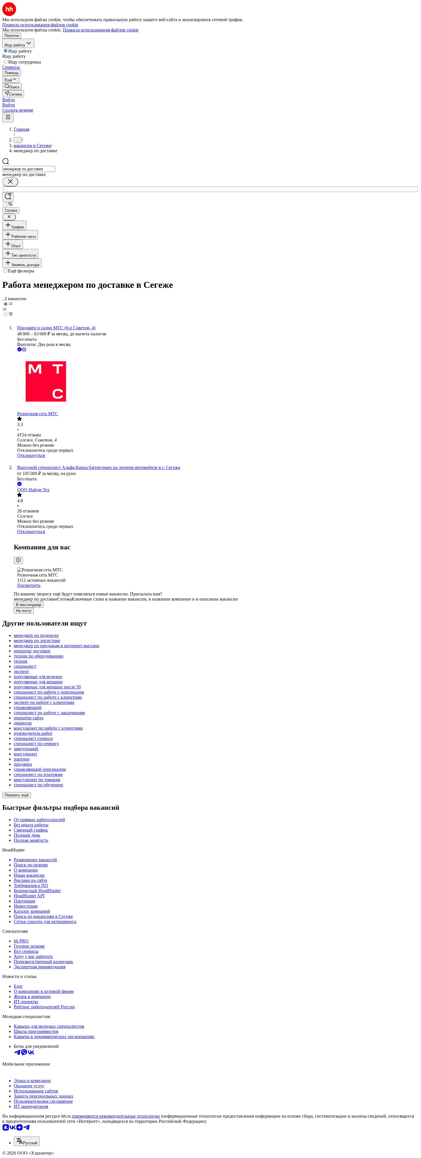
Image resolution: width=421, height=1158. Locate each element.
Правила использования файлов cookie (101, 29)
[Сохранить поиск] (8, 197)
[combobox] (28, 169)
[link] (12, 86)
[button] (8, 99)
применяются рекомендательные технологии (116, 1116)
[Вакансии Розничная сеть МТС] (216, 382)
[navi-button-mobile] (8, 117)
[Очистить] (10, 182)
